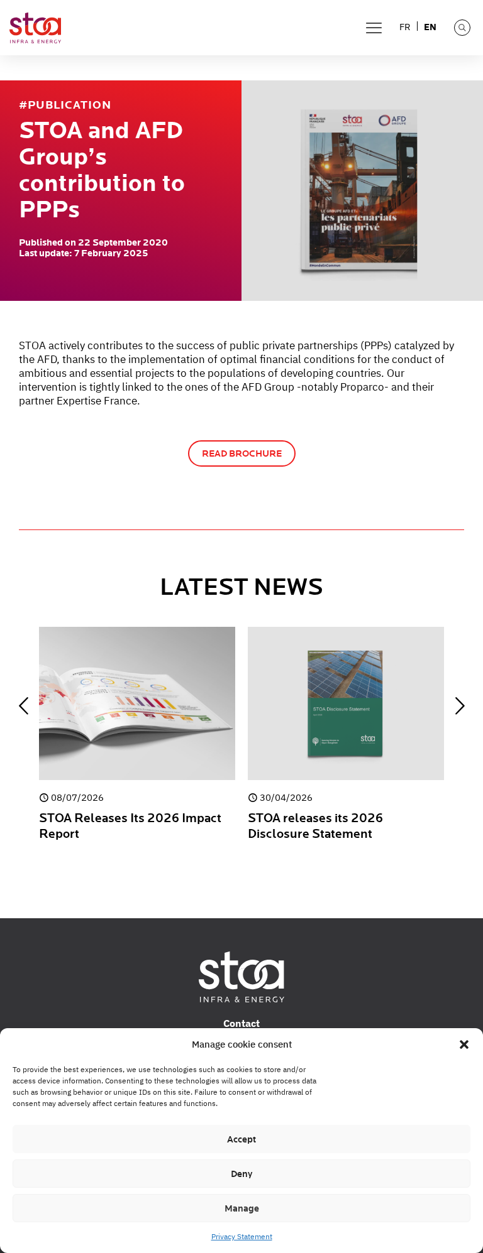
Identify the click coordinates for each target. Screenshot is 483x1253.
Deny (241, 1174)
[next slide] (460, 706)
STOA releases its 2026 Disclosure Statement (315, 826)
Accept (241, 1139)
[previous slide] (23, 706)
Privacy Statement (241, 1236)
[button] (464, 1044)
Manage (242, 1208)
